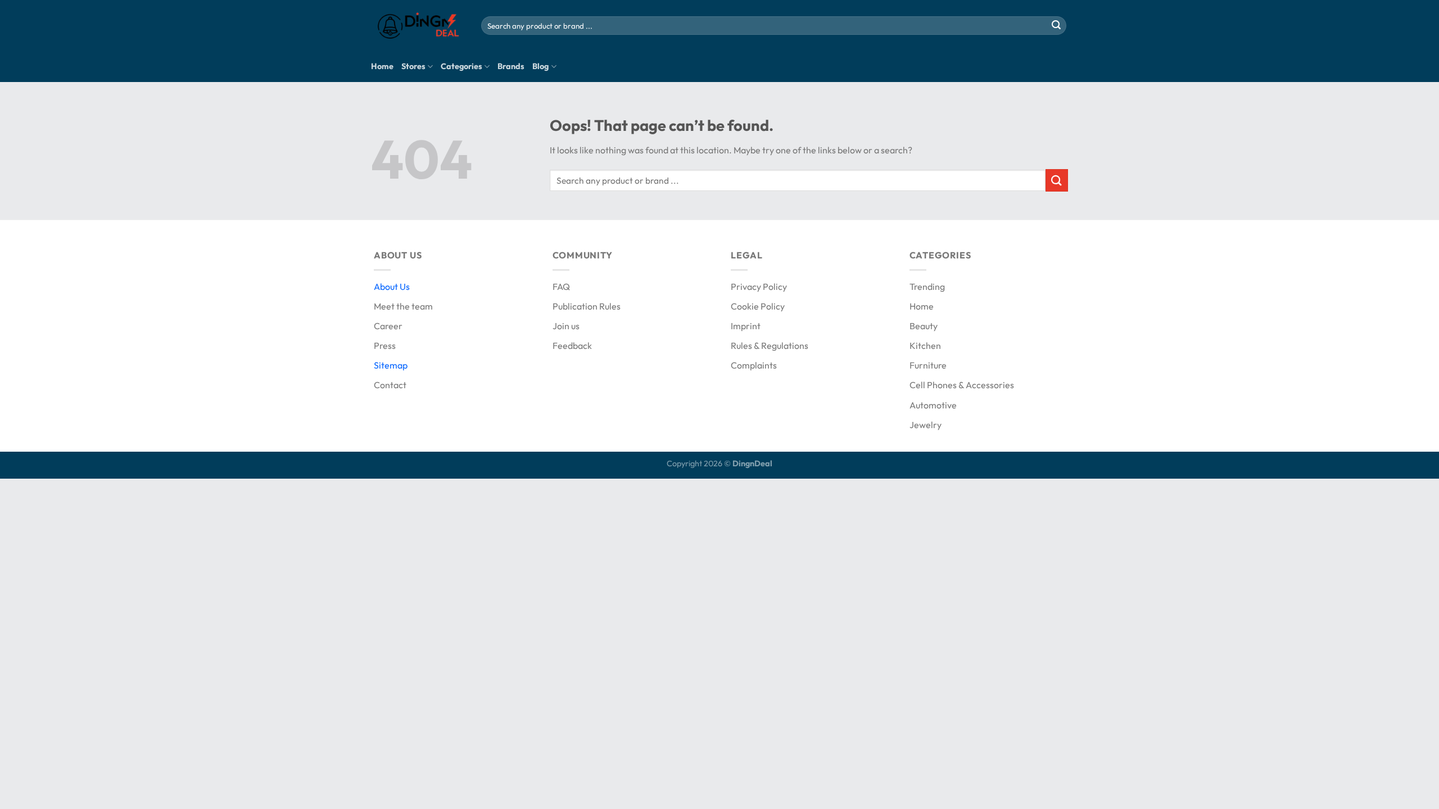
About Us (392, 286)
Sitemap (391, 365)
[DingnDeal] (417, 25)
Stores (413, 66)
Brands (510, 66)
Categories (461, 66)
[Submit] (1056, 25)
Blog (540, 66)
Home (382, 66)
